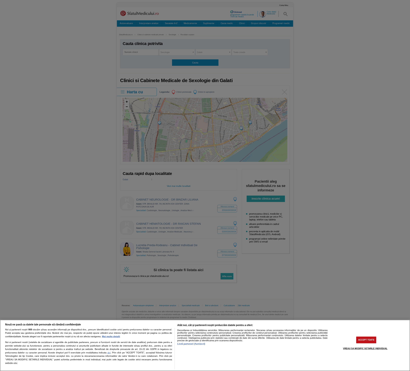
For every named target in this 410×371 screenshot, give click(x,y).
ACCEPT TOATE (366, 340)
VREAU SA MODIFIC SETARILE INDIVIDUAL (365, 348)
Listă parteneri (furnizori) (191, 344)
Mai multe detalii (111, 336)
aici (109, 352)
